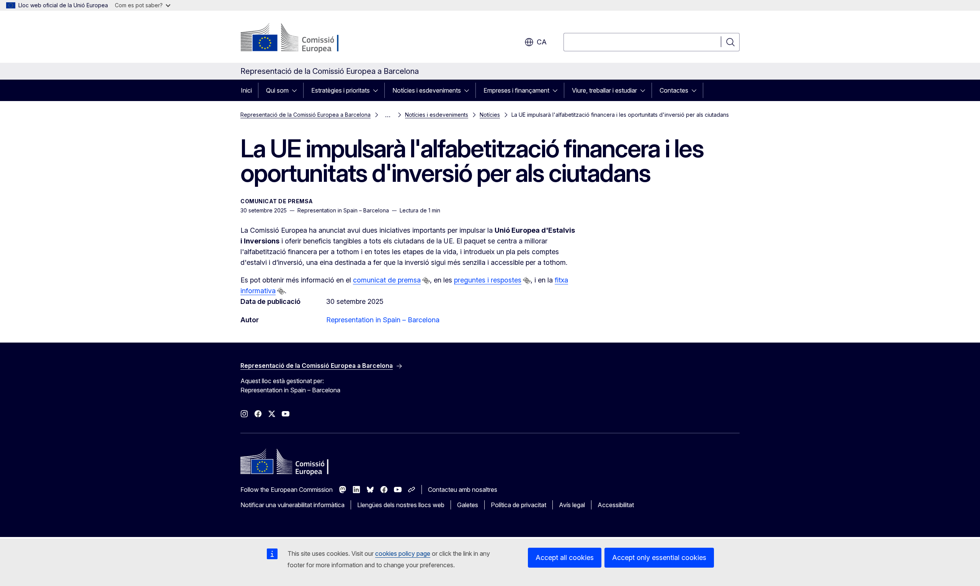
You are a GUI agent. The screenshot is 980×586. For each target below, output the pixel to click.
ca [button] (542, 42)
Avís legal (572, 505)
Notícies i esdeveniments (426, 90)
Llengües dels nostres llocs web (400, 505)
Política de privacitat (518, 505)
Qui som (277, 90)
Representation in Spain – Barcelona (382, 320)
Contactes (674, 90)
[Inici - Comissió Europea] (302, 38)
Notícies (490, 114)
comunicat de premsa (387, 280)
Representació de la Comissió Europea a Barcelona (305, 114)
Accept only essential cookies (659, 557)
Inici (246, 90)
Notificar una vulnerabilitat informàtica (292, 505)
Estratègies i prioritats (340, 90)
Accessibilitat (616, 505)
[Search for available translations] (426, 280)
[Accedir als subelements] (296, 90)
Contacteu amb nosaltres (462, 489)
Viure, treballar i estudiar (604, 90)
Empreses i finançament (516, 90)
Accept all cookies (565, 557)
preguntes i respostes (487, 280)
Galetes (467, 505)
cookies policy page (402, 553)
